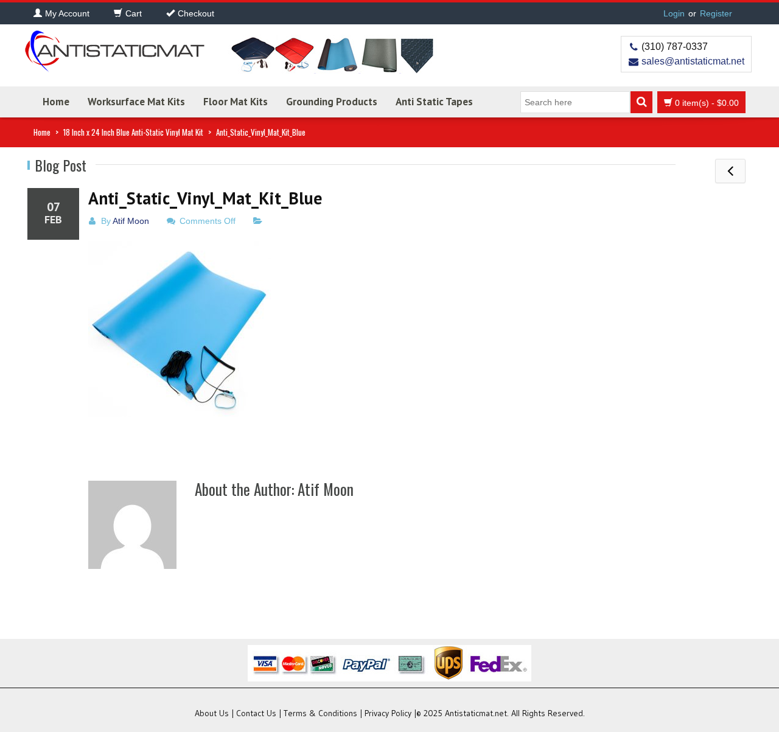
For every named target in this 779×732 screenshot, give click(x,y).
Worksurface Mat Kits (136, 101)
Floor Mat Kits (235, 101)
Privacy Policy (388, 713)
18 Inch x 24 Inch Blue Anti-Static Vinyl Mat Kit (133, 132)
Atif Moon (131, 221)
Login (674, 13)
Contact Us (256, 713)
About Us (212, 713)
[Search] (641, 102)
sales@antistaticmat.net (692, 61)
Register (716, 13)
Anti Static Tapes (434, 101)
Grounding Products (331, 101)
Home (56, 101)
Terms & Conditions (320, 713)
